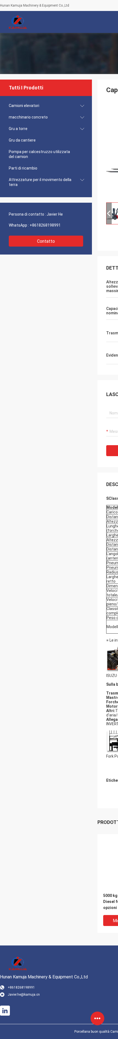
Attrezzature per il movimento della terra (40, 182)
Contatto (46, 241)
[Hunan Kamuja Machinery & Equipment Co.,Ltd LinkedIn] (5, 1011)
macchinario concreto (28, 117)
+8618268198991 (45, 225)
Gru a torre (18, 128)
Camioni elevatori (24, 105)
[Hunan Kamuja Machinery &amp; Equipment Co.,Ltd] (18, 22)
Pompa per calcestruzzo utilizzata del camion (39, 154)
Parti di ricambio (23, 168)
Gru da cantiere (22, 140)
